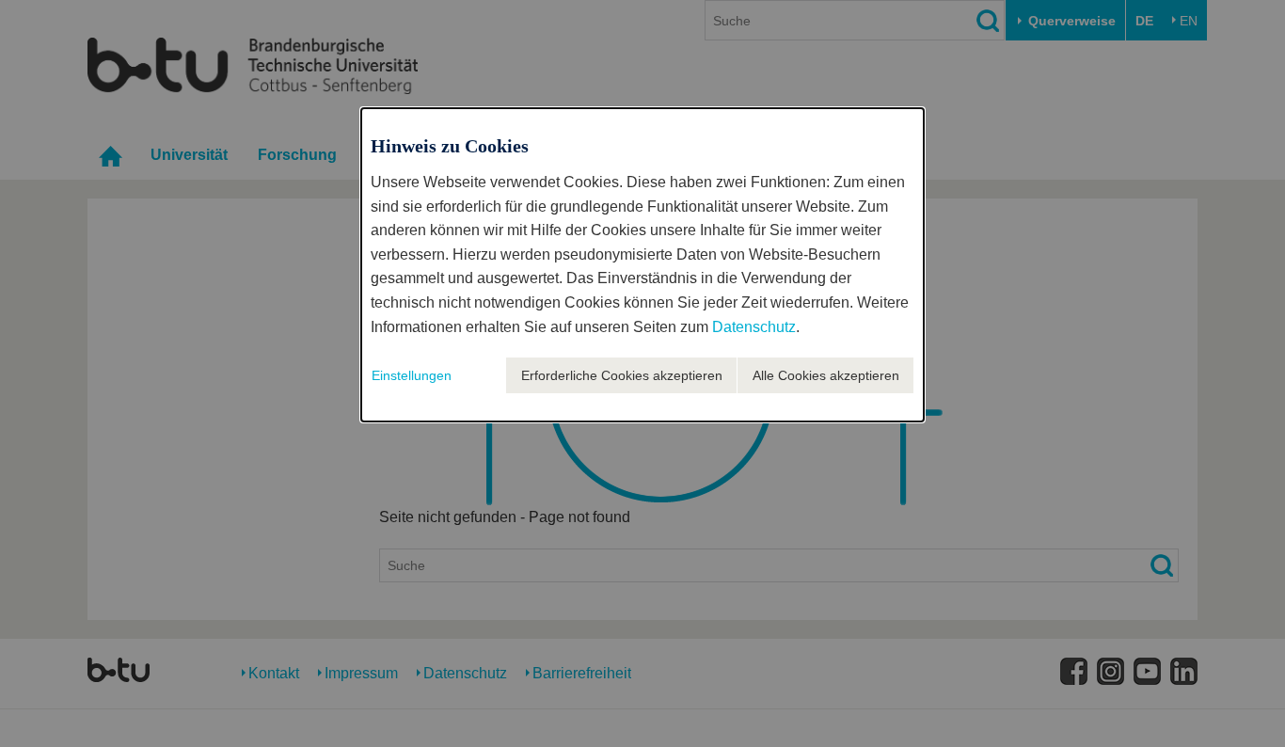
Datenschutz (754, 327)
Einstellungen (412, 375)
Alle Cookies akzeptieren (826, 375)
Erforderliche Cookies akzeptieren (621, 375)
